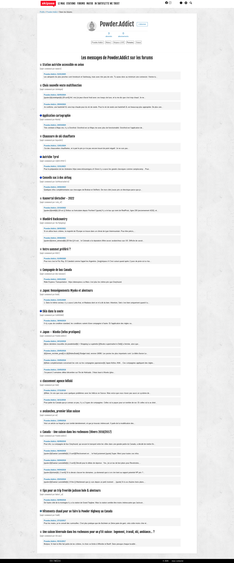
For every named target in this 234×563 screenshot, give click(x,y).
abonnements (123, 34)
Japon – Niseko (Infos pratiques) (61, 332)
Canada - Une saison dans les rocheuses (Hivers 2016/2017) (77, 432)
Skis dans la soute (53, 311)
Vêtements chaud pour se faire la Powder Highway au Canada (77, 511)
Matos (108, 42)
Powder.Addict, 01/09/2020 (55, 259)
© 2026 (165, 561)
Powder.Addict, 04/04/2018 (55, 460)
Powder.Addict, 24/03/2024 (55, 125)
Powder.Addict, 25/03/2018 (55, 479)
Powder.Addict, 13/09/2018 (55, 421)
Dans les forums (65, 12)
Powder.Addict (52, 12)
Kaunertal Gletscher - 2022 (58, 198)
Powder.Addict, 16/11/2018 (55, 400)
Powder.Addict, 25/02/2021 (55, 238)
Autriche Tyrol (51, 157)
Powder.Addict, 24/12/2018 (55, 341)
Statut (138, 42)
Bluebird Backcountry (55, 219)
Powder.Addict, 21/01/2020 (55, 300)
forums (81, 3)
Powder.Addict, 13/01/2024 (55, 146)
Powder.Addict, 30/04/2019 (55, 321)
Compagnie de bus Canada (57, 270)
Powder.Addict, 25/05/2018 (55, 351)
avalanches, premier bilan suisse (61, 411)
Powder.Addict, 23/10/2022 (55, 208)
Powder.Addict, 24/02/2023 (55, 187)
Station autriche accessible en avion (63, 64)
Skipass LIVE (118, 42)
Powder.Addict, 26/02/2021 (55, 228)
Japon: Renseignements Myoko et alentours (68, 290)
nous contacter (177, 561)
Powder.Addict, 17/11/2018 (55, 390)
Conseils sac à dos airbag (57, 177)
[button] (185, 2)
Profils (42, 12)
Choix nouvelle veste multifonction (62, 85)
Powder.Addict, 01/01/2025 (55, 74)
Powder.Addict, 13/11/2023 (55, 166)
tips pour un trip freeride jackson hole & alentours (72, 490)
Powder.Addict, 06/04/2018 (55, 451)
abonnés (108, 34)
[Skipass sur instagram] (170, 4)
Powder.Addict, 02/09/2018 (55, 441)
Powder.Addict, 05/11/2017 (55, 541)
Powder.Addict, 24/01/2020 (55, 279)
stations (70, 3)
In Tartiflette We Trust (107, 3)
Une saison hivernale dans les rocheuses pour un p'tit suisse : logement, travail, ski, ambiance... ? (99, 532)
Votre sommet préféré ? (57, 249)
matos (90, 3)
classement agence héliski (58, 381)
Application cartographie (57, 115)
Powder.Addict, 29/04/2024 (55, 104)
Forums (130, 42)
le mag (61, 3)
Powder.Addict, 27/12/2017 (55, 521)
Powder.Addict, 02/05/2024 (55, 95)
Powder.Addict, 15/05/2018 (55, 360)
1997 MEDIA (56, 561)
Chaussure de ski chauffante (59, 136)
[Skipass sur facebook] (167, 4)
